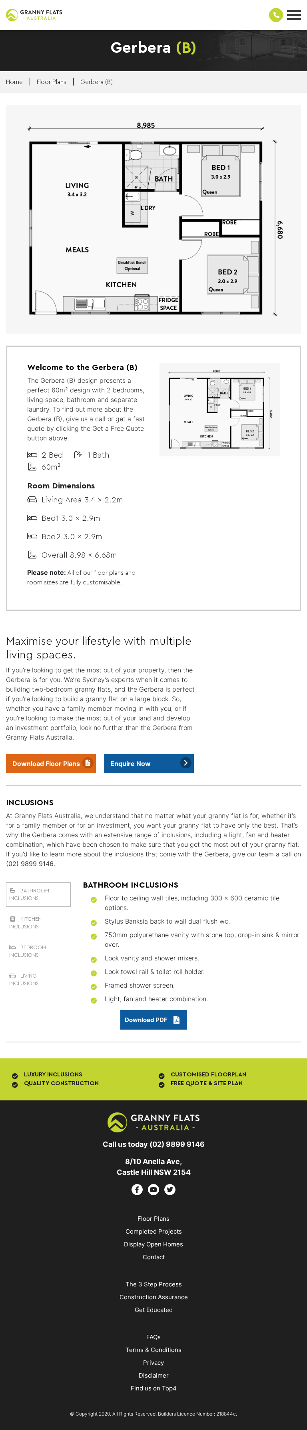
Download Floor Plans (46, 764)
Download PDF (146, 1020)
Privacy (153, 1362)
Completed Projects (154, 1231)
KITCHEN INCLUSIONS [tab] (25, 923)
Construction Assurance (154, 1297)
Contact (154, 1257)
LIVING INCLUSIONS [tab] (24, 979)
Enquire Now (130, 764)
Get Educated (154, 1310)
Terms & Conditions (153, 1350)
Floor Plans (153, 1218)
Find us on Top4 (154, 1388)
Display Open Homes (153, 1244)
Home (14, 82)
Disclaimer (154, 1375)
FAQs (153, 1337)
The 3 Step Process (154, 1284)
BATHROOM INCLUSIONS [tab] (29, 894)
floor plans (51, 82)
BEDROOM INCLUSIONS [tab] (27, 951)
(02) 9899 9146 (30, 864)
